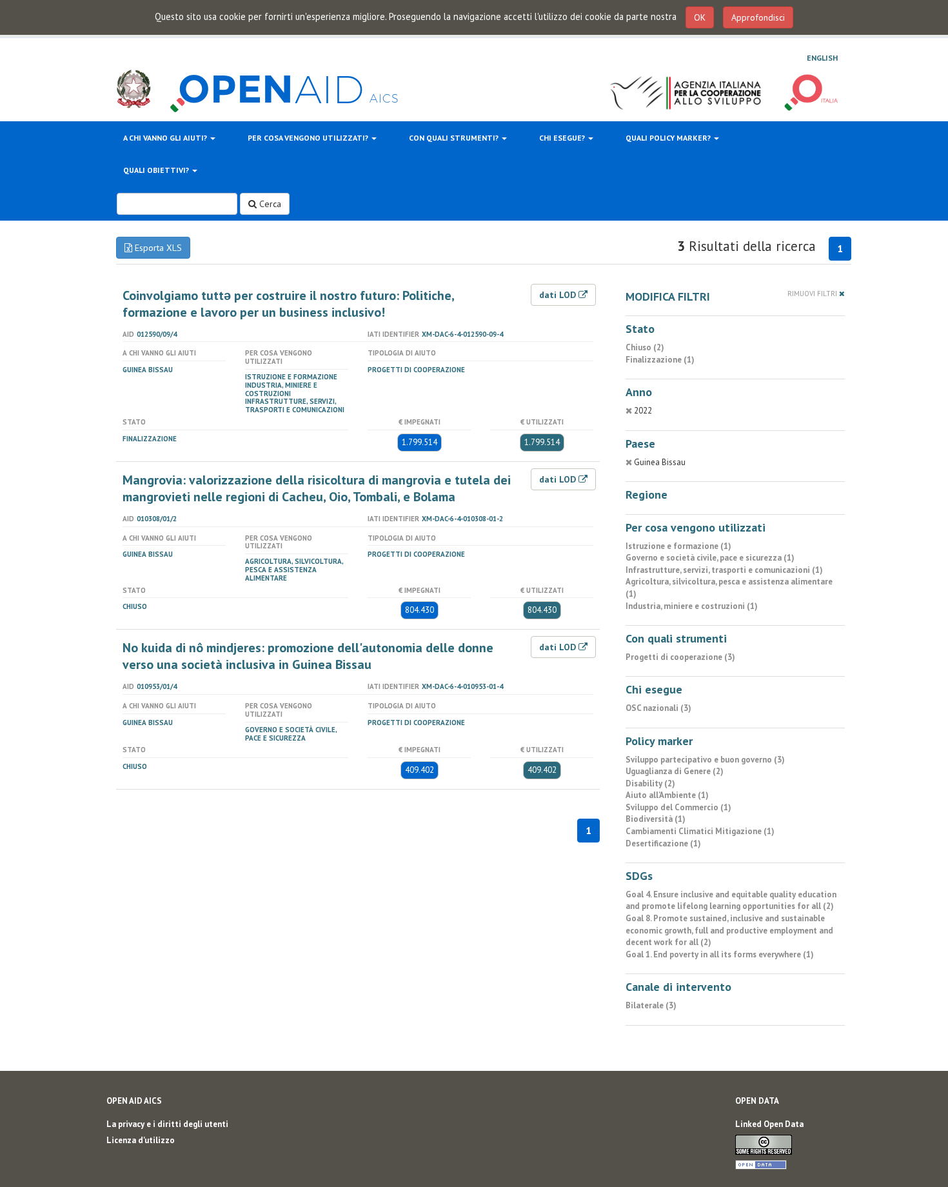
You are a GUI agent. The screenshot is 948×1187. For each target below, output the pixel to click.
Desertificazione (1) (663, 843)
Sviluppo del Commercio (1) (678, 807)
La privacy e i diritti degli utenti (167, 1124)
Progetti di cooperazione (416, 369)
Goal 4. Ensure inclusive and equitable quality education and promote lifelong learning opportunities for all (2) (731, 900)
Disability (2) (650, 783)
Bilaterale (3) (651, 1005)
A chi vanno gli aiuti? (166, 138)
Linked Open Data (769, 1124)
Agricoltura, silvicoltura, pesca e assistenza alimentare (294, 570)
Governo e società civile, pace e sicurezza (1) (710, 557)
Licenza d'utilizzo (140, 1140)
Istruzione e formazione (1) (678, 546)
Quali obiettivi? (157, 170)
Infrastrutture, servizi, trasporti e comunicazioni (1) (724, 569)
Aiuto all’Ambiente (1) (667, 795)
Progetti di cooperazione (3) (680, 657)
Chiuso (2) (645, 347)
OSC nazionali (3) (658, 708)
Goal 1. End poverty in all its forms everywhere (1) (720, 954)
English (822, 58)
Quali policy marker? (669, 138)
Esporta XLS (157, 248)
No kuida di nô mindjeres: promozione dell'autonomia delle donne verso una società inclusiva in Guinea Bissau (308, 656)
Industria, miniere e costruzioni (281, 389)
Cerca (269, 204)
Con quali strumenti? (454, 138)
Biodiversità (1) (656, 818)
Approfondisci (758, 17)
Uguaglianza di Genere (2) (675, 771)
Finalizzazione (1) (660, 359)
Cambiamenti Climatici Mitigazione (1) (700, 831)
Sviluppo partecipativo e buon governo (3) (705, 759)
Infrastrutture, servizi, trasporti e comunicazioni (294, 405)
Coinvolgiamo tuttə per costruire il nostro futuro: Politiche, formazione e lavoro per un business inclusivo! (288, 304)
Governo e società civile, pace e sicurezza (291, 734)
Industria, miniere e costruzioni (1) (692, 606)
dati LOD (558, 295)
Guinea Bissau (148, 369)
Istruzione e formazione (291, 376)
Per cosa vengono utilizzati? (309, 138)
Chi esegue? (563, 138)
